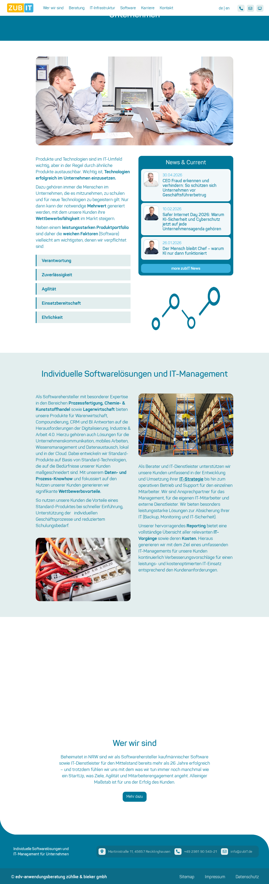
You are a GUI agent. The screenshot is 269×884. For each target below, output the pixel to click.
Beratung (77, 8)
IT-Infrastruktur (102, 8)
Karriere (147, 8)
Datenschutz (247, 877)
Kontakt (166, 8)
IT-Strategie (191, 479)
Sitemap (186, 877)
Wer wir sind (53, 8)
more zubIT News (185, 268)
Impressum (215, 877)
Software (128, 8)
